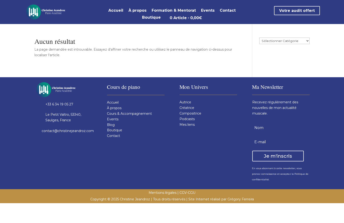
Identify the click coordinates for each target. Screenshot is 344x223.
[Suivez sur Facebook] (38, 145)
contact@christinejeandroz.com (68, 131)
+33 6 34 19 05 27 (59, 104)
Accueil (115, 11)
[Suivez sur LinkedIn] (59, 145)
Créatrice (186, 108)
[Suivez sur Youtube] (69, 145)
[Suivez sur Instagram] (49, 145)
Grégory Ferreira (240, 199)
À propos (137, 11)
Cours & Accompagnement (129, 114)
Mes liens (187, 124)
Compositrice (190, 113)
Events (208, 11)
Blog (111, 125)
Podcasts (187, 119)
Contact (228, 11)
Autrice (185, 102)
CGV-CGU (187, 193)
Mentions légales (162, 193)
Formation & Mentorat (174, 11)
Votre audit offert (297, 10)
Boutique (151, 18)
